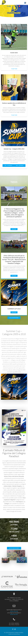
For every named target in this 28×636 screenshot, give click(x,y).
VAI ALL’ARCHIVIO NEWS (14, 317)
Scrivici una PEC (14, 614)
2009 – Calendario (8, 165)
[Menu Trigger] (25, 3)
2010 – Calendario (20, 165)
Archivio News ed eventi (14, 548)
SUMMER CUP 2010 (14, 309)
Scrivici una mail (14, 611)
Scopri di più (14, 68)
